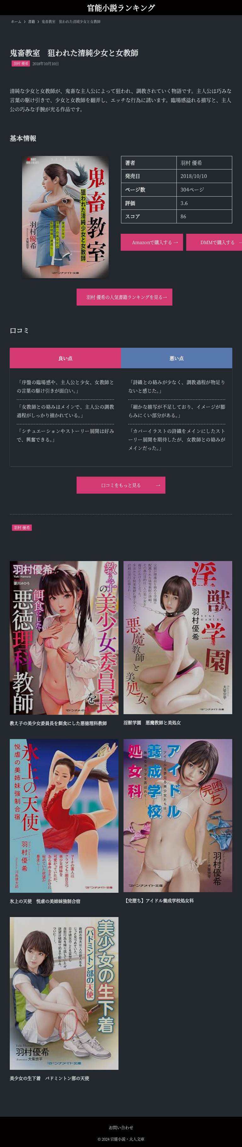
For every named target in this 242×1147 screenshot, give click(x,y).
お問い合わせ (121, 1127)
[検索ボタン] (7, 7)
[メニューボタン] (234, 7)
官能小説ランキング (121, 7)
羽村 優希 (21, 63)
